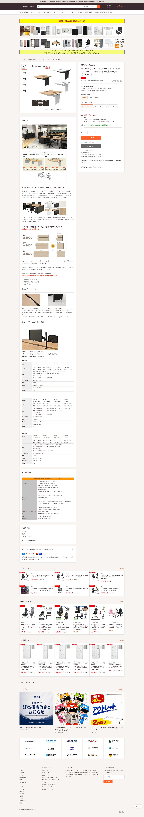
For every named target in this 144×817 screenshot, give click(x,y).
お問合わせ (102, 12)
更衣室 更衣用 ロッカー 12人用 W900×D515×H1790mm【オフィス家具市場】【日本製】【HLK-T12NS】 (115, 665)
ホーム (21, 12)
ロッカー (33, 12)
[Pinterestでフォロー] (123, 812)
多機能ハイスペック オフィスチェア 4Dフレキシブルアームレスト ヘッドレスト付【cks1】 (28, 627)
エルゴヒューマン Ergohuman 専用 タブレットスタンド (77, 589)
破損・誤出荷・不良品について (50, 777)
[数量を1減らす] (85, 132)
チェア (62, 12)
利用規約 (44, 782)
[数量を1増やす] (93, 132)
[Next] (124, 619)
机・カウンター (54, 12)
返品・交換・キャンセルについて (50, 779)
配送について (45, 775)
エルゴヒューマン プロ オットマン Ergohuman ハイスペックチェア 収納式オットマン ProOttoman (112, 577)
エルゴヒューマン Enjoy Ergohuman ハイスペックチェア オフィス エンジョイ (112, 589)
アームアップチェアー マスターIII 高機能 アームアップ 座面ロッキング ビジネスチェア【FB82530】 (98, 627)
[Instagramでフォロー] (120, 812)
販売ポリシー (86, 142)
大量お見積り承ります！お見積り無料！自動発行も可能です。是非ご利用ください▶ (72, 51)
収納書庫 (26, 12)
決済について (45, 772)
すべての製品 (27, 59)
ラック (68, 12)
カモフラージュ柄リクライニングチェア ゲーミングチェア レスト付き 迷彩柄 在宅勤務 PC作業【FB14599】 (63, 627)
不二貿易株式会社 (59, 622)
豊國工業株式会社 (24, 661)
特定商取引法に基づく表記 (49, 784)
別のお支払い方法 (90, 150)
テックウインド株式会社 (113, 622)
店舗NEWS (109, 12)
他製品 (90, 12)
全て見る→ (122, 689)
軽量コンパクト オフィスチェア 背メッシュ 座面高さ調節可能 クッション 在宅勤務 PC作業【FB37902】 (81, 627)
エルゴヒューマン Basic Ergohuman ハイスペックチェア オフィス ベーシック (42, 576)
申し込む (108, 781)
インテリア (74, 12)
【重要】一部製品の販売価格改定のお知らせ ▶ (72, 21)
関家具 (32, 573)
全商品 (97, 12)
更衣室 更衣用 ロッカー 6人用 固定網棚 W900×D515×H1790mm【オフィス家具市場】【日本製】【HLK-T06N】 (63, 666)
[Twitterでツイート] (118, 81)
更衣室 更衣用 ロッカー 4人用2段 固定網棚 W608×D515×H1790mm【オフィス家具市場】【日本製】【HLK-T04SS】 (45, 666)
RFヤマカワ (83, 80)
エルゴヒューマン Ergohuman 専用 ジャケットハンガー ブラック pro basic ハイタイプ (42, 589)
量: (81, 132)
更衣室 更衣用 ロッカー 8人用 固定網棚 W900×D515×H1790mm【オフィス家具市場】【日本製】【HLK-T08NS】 (81, 666)
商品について (45, 770)
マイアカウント (107, 7)
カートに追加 (90, 137)
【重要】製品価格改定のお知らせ (31, 727)
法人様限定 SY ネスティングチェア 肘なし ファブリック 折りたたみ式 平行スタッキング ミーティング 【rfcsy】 (45, 627)
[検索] (98, 6)
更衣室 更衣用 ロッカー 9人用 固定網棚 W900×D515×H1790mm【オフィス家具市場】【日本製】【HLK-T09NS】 (98, 666)
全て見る (122, 568)
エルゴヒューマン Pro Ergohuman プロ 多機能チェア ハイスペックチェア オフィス (77, 576)
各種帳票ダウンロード (47, 789)
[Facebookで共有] (113, 81)
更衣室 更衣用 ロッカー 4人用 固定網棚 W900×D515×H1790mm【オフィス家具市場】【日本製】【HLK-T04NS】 (28, 666)
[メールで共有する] (121, 81)
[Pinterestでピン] (115, 81)
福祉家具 (85, 12)
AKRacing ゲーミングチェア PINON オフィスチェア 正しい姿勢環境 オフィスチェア (116, 626)
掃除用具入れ (42, 12)
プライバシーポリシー (47, 786)
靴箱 (47, 12)
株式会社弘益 (23, 622)
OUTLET (80, 12)
